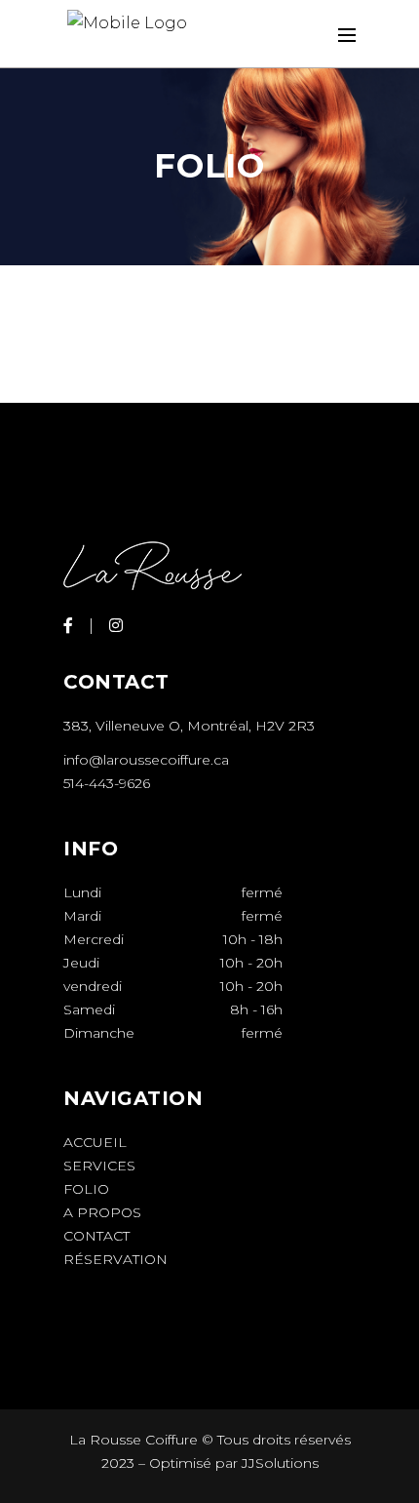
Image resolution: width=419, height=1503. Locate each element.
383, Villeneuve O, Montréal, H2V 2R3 (189, 725)
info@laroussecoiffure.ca (146, 760)
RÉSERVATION (115, 1259)
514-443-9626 (106, 783)
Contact (96, 1236)
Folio (86, 1189)
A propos (102, 1212)
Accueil (95, 1142)
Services (99, 1165)
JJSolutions (280, 1463)
